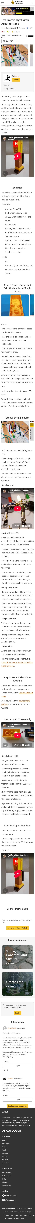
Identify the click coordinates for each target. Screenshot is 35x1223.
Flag (6, 1061)
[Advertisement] (17, 11)
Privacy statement (10, 1212)
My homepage (11, 89)
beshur (6, 28)
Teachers (5, 1162)
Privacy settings (25, 1212)
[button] (2, 3)
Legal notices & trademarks (14, 1218)
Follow (16, 80)
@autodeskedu (10, 1200)
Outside (5, 1159)
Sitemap (5, 1182)
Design (4, 1147)
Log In (17, 1013)
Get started (6, 1176)
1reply (6, 1070)
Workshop (6, 1144)
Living (4, 1156)
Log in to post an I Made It (17, 928)
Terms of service (26, 1208)
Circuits (14, 28)
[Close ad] (32, 9)
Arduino (22, 28)
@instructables (11, 1195)
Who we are (6, 1185)
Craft (4, 1150)
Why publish (7, 1173)
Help (4, 1179)
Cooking (5, 1153)
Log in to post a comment (17, 1106)
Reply (17, 1066)
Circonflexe (12, 1028)
